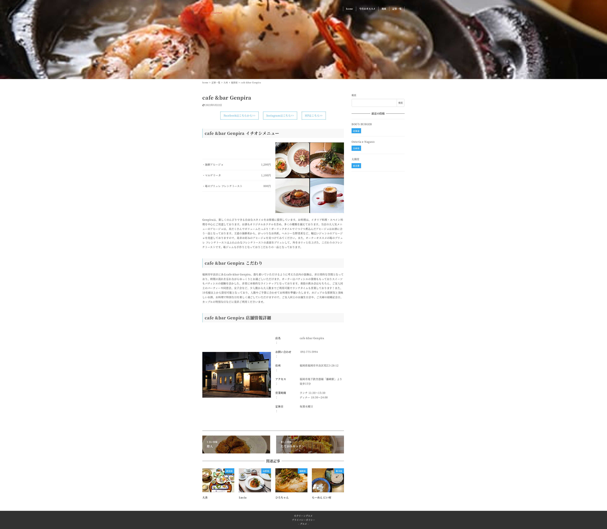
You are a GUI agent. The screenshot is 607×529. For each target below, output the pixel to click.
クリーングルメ (304, 515)
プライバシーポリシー (303, 519)
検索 (354, 95)
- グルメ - (303, 523)
